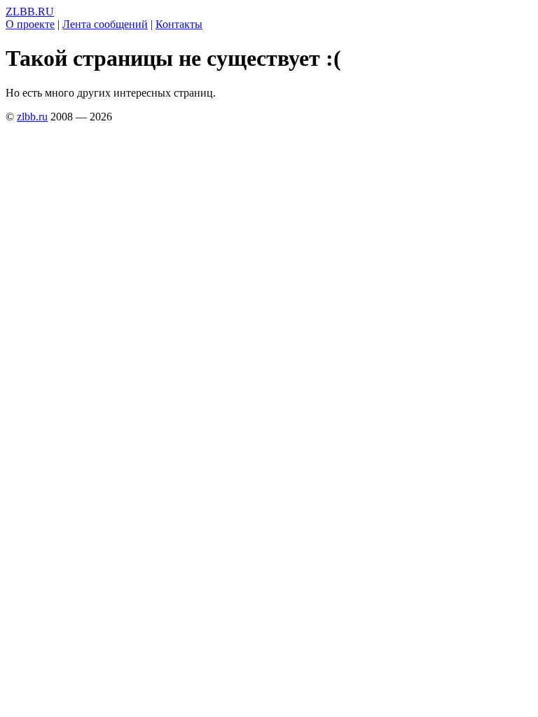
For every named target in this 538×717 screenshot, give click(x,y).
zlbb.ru (32, 117)
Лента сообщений (105, 24)
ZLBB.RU (30, 12)
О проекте (30, 24)
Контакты (179, 24)
